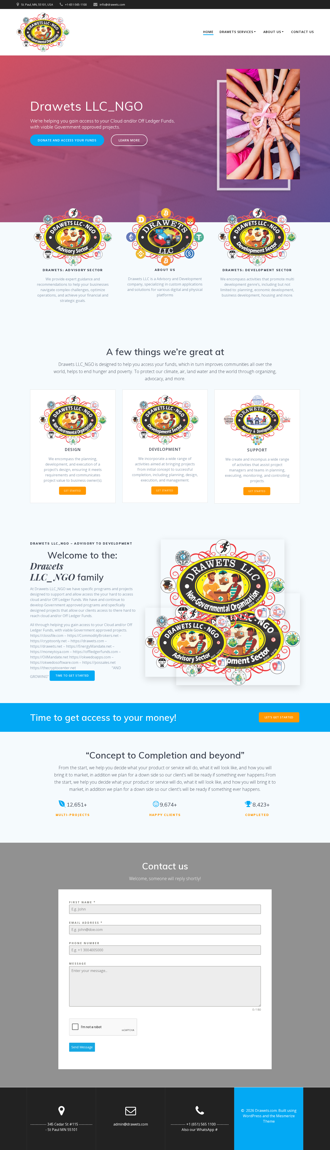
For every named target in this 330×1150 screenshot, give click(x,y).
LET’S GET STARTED (279, 717)
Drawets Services (236, 32)
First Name (82, 902)
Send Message (82, 1047)
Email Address (86, 923)
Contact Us (302, 32)
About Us (272, 32)
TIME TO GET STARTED (72, 675)
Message (77, 963)
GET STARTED (72, 490)
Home (208, 32)
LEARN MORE (129, 140)
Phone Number (84, 943)
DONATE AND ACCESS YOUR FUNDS (67, 140)
